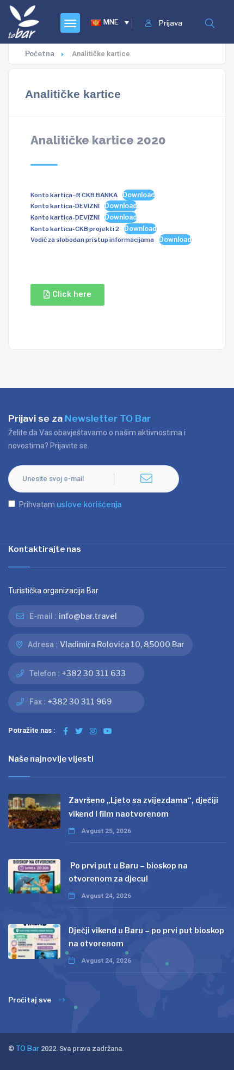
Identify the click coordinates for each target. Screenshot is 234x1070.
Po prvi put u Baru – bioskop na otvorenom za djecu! (128, 872)
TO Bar (27, 1048)
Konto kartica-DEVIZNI (65, 206)
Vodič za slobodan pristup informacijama (92, 240)
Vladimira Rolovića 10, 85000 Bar (122, 644)
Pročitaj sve (29, 1000)
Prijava (170, 23)
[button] (67, 295)
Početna (39, 54)
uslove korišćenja (89, 504)
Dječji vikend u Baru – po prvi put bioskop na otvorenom (146, 937)
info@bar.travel (88, 616)
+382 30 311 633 (94, 673)
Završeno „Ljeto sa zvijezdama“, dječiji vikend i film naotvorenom (143, 806)
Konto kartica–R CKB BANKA (74, 195)
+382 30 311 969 (80, 701)
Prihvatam (70, 504)
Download (138, 195)
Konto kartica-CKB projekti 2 (74, 229)
